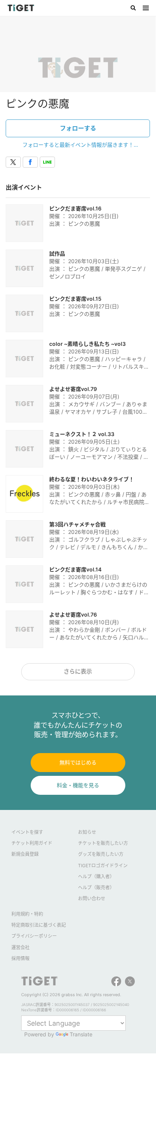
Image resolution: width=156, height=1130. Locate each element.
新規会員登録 (25, 854)
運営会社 (20, 947)
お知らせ (87, 832)
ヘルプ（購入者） (96, 876)
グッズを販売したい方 (100, 854)
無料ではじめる (78, 762)
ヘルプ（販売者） (96, 887)
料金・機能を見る (78, 785)
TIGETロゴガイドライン (103, 865)
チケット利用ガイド (31, 843)
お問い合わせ (91, 898)
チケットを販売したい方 (103, 843)
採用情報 (20, 958)
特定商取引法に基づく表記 (38, 925)
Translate (81, 1034)
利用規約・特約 (27, 914)
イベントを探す (27, 832)
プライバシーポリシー (34, 936)
